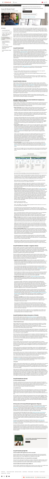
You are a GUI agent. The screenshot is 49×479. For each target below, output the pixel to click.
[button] (2, 2)
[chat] (24, 477)
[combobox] (24, 2)
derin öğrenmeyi (31, 84)
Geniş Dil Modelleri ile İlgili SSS (6, 51)
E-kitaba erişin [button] (28, 441)
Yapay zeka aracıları (41, 267)
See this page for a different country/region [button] (29, 16)
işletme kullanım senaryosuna (32, 316)
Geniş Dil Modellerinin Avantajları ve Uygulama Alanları (6, 38)
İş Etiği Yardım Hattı (3, 473)
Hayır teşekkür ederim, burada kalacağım (29, 14)
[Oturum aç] (44, 2)
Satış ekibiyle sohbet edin (30, 477)
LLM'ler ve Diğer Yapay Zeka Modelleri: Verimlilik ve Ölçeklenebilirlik (6, 34)
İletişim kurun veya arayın (41, 477)
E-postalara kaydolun (42, 471)
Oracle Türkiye (3, 5)
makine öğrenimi (19, 84)
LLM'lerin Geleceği (5, 44)
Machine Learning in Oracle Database (39, 412)
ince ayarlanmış (20, 129)
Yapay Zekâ (11, 5)
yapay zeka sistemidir (24, 51)
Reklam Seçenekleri (30, 471)
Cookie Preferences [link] (24, 471)
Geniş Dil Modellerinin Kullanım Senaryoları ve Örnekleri (6, 42)
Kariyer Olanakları (36, 471)
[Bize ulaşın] (46, 2)
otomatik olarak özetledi (17, 358)
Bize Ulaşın (8, 473)
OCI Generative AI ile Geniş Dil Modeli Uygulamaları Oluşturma (7, 47)
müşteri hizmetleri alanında (35, 276)
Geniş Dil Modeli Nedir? (6, 30)
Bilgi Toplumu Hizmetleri (18, 471)
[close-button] (47, 477)
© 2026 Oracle (3, 471)
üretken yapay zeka (42, 188)
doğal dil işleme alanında (26, 66)
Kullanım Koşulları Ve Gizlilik (10, 471)
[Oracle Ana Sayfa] (7, 2)
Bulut (7, 5)
